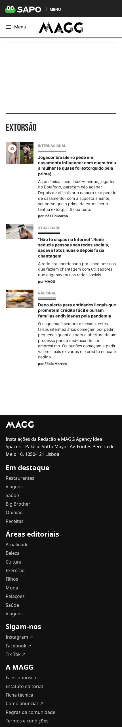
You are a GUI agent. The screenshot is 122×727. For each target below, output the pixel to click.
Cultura (14, 562)
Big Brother (18, 504)
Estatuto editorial (24, 686)
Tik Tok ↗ (16, 654)
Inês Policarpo (56, 216)
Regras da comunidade (30, 712)
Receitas (15, 521)
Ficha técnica (19, 695)
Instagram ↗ (19, 637)
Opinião (14, 512)
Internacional (52, 146)
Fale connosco (21, 677)
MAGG (50, 281)
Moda (12, 588)
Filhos (12, 579)
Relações (15, 596)
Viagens (14, 486)
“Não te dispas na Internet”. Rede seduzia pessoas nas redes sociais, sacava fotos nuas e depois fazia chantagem (73, 248)
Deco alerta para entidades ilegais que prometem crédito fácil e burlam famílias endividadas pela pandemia (77, 310)
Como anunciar (24, 703)
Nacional (47, 293)
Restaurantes (20, 478)
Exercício (15, 570)
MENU (55, 9)
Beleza (13, 553)
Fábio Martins (56, 364)
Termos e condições (27, 721)
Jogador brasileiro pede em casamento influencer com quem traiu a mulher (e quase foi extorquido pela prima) (77, 165)
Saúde (12, 495)
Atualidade (49, 228)
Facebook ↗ (18, 646)
